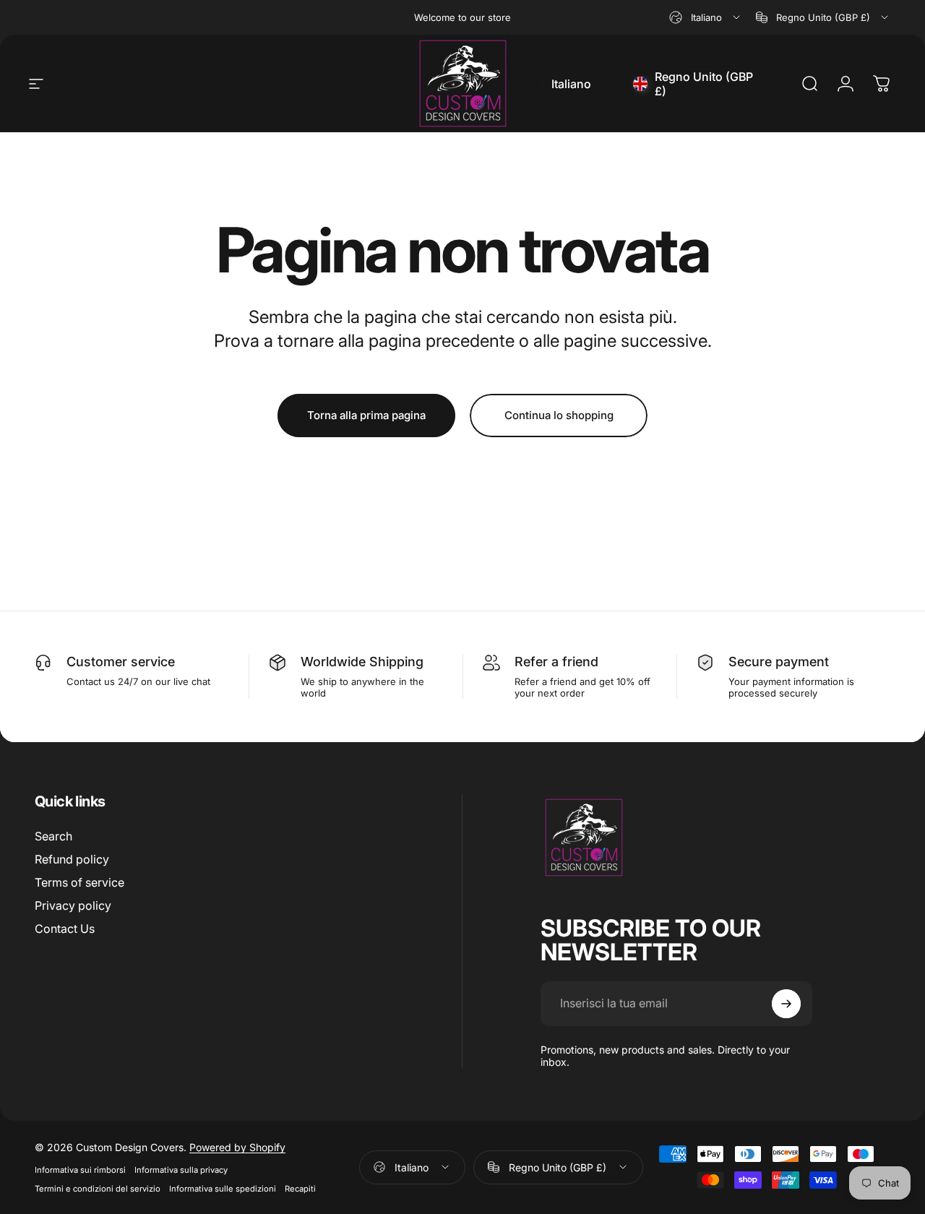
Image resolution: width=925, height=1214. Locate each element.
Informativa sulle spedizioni (222, 1189)
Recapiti (300, 1189)
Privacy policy (73, 905)
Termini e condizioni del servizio (97, 1189)
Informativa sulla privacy (181, 1170)
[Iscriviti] (786, 1003)
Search (53, 836)
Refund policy (72, 859)
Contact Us (65, 928)
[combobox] (705, 17)
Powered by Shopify (237, 1147)
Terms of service (79, 882)
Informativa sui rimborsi (80, 1170)
